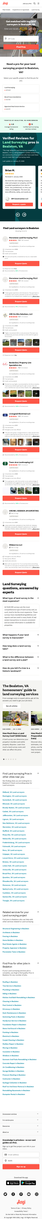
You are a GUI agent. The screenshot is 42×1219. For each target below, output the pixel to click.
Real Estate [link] (6, 10)
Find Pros (21, 47)
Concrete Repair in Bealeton (13, 1063)
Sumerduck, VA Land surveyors (15, 800)
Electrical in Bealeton (11, 1036)
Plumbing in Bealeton (11, 990)
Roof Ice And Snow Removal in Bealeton (18, 1086)
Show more (36, 296)
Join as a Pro (27, 4)
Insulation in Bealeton (11, 1052)
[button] (6, 342)
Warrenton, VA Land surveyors (14, 827)
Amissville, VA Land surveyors (14, 870)
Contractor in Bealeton (11, 1079)
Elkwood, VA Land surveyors (14, 804)
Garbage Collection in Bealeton (15, 1083)
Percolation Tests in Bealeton (14, 952)
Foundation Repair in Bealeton (14, 1024)
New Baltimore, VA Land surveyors (16, 823)
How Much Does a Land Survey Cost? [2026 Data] (14, 734)
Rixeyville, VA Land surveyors (14, 835)
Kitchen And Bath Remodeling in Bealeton (19, 997)
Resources (6, 1126)
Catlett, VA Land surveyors (13, 811)
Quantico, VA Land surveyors (14, 877)
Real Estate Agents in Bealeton (15, 944)
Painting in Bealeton (10, 1032)
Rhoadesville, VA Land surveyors (15, 881)
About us (6, 1132)
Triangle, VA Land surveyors (14, 901)
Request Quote (21, 263)
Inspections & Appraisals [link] (20, 10)
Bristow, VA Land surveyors (13, 862)
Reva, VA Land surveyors (12, 850)
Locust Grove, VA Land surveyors (16, 858)
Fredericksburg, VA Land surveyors (16, 842)
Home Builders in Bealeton (13, 940)
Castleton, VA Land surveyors (14, 893)
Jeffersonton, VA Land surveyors (15, 815)
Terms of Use (15, 1208)
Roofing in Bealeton (10, 982)
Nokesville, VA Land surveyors (14, 839)
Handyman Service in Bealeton (14, 1021)
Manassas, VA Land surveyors (14, 885)
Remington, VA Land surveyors (15, 796)
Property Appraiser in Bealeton (14, 948)
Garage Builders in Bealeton (13, 1071)
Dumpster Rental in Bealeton (14, 1094)
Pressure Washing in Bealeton (14, 1075)
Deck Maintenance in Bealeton (14, 1013)
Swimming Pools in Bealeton (14, 1017)
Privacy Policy (26, 1208)
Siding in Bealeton (9, 993)
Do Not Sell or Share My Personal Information (21, 1214)
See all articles (11, 706)
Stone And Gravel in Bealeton (14, 1028)
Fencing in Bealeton (10, 936)
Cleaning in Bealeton (11, 1001)
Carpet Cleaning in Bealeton (13, 1040)
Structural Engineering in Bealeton (16, 928)
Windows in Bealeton (11, 1055)
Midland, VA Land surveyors (13, 792)
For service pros (8, 1120)
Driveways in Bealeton (11, 1009)
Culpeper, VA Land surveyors (14, 854)
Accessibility (20, 1211)
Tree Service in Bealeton (12, 986)
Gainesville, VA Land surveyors (15, 897)
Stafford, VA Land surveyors (13, 831)
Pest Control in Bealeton (12, 1005)
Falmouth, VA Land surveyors (14, 846)
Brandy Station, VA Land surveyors (16, 808)
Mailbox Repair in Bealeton (13, 1044)
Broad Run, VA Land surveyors (14, 873)
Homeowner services (10, 1114)
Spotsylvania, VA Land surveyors (15, 889)
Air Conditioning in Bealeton (13, 1067)
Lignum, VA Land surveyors (13, 819)
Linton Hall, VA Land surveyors (15, 866)
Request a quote (19, 204)
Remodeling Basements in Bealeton (16, 1090)
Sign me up (21, 1167)
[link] (7, 199)
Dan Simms (7, 729)
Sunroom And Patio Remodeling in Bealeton (20, 1059)
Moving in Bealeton (10, 1048)
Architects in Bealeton (11, 932)
